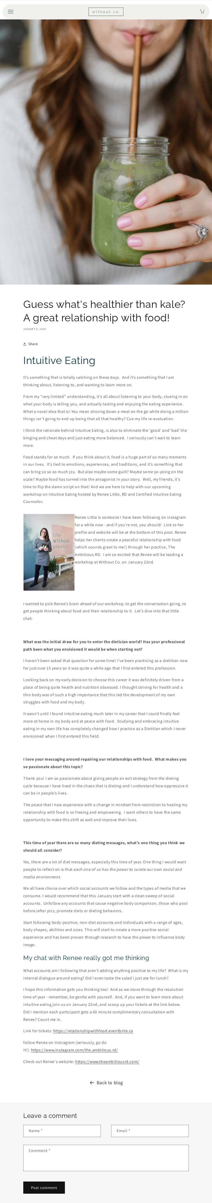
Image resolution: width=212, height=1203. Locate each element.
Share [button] (33, 343)
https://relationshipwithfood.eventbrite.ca (93, 1031)
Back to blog (110, 1083)
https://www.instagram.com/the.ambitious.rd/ (74, 1050)
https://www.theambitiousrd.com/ (107, 1061)
